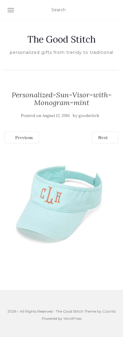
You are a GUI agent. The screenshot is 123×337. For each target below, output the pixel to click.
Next (103, 137)
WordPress (72, 318)
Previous (23, 137)
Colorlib (109, 311)
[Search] (115, 10)
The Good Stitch (61, 39)
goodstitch (89, 115)
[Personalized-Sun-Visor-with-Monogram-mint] (61, 205)
